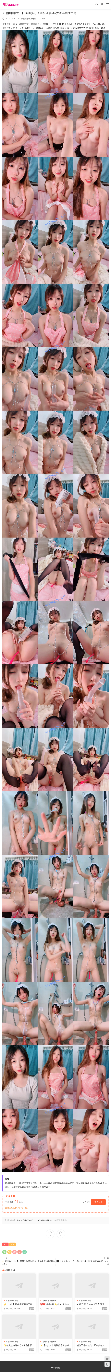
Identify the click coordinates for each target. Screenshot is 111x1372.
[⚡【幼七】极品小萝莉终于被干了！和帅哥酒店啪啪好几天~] (19, 1285)
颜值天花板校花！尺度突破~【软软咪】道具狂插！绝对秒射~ (92, 1345)
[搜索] (96, 4)
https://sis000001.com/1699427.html (34, 1220)
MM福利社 (55, 1368)
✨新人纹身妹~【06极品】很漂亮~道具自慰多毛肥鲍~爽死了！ (19, 1345)
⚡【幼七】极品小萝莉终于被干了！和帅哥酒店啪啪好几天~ (18, 1304)
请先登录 (98, 1202)
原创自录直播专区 (28, 18)
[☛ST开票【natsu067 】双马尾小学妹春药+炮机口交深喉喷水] (92, 1285)
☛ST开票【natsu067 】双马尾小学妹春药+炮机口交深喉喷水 (92, 1304)
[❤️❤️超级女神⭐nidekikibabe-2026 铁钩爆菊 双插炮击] (55, 1285)
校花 (12, 1244)
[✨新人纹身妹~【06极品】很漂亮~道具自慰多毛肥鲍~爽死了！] (19, 1327)
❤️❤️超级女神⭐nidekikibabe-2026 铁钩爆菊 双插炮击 (55, 1304)
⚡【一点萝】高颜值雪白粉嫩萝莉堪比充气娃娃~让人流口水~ (55, 1345)
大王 (5, 1244)
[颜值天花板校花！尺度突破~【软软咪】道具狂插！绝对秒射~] (92, 1327)
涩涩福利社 (11, 4)
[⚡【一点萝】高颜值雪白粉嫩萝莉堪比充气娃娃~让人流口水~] (55, 1327)
